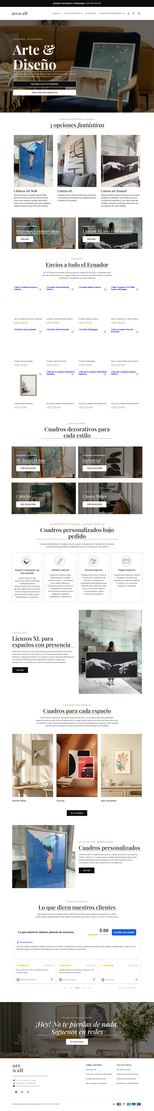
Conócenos (91, 1070)
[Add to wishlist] (40, 290)
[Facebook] (16, 1092)
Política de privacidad (126, 1079)
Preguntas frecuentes (96, 1079)
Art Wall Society (124, 1070)
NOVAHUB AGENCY (35, 1104)
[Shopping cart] (139, 13)
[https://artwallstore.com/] (19, 13)
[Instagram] (22, 1092)
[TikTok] (28, 1092)
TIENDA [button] (56, 13)
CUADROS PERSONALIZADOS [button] (111, 13)
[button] (133, 13)
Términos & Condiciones (127, 1074)
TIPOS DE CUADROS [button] (72, 13)
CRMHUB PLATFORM (51, 1104)
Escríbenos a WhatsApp (127, 1083)
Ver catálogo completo (96, 1083)
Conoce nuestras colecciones (99, 1074)
